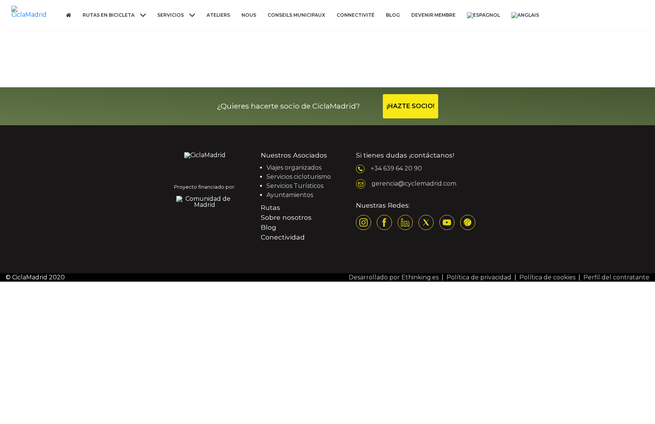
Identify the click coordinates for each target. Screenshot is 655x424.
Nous (248, 15)
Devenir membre (433, 15)
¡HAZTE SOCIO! (410, 106)
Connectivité (356, 15)
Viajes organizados (293, 167)
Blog (393, 15)
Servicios (170, 15)
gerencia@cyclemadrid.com (413, 183)
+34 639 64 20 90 (396, 168)
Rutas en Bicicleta (109, 15)
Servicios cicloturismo (298, 176)
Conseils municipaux (296, 15)
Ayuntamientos (289, 195)
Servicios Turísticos (294, 185)
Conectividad (283, 237)
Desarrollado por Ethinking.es (394, 277)
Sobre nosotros (286, 217)
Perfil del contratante (616, 277)
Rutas (270, 207)
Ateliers (218, 15)
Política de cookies (547, 277)
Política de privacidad (479, 277)
